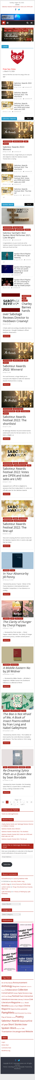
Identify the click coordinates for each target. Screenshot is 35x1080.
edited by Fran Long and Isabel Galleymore (17, 721)
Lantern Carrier (6, 887)
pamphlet (6, 570)
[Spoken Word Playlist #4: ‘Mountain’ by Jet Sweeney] (7, 253)
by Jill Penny (15, 575)
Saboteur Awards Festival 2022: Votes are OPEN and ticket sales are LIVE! (22, 106)
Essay (5, 767)
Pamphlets (8, 1012)
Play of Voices (6, 1017)
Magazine (15, 1002)
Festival (15, 463)
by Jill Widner (16, 669)
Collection (6, 618)
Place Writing (27, 1013)
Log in (3, 1042)
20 (31, 802)
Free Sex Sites (9, 69)
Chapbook (6, 664)
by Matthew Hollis (20, 878)
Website (24, 30)
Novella (5, 1005)
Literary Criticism (13, 767)
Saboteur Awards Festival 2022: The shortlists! (15, 6)
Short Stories (19, 618)
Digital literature (23, 993)
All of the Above (7, 983)
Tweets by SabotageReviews (10, 814)
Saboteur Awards (18, 28)
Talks (22, 1028)
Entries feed (5, 1045)
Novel (27, 1003)
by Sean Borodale (17, 773)
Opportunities (15, 1009)
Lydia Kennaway (6, 891)
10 (27, 802)
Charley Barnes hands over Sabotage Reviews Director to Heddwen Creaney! (17, 312)
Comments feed (6, 1048)
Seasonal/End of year (9, 229)
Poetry (12, 570)
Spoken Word (20, 229)
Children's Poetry (15, 710)
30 (11, 804)
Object (21, 1006)
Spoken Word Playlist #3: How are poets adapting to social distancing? (22, 270)
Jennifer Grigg (5, 884)
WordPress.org (6, 1050)
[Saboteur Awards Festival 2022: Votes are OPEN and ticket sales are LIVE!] (7, 103)
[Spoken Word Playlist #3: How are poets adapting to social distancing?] (7, 266)
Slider (9, 30)
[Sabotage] (17, 17)
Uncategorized (16, 30)
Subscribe (7, 864)
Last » (23, 804)
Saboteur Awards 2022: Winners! (23, 84)
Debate (16, 993)
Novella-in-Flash (13, 1006)
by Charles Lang (17, 881)
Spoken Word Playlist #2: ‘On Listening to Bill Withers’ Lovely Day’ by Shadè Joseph (22, 283)
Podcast (13, 1017)
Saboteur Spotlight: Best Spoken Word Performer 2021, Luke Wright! (17, 235)
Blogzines (16, 986)
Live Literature (23, 463)
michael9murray (6, 878)
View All (29, 118)
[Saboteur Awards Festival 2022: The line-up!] (7, 188)
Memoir (22, 1002)
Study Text (18, 1028)
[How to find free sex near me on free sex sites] (17, 51)
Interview (13, 999)
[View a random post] (31, 23)
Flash (12, 618)
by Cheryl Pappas (17, 623)
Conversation (7, 993)
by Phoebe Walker (21, 884)
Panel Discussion (19, 1013)
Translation (7, 1031)
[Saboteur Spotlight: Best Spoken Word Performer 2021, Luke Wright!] (17, 209)
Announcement (8, 28)
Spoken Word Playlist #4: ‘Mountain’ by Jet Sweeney (22, 256)
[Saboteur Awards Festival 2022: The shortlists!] (7, 92)
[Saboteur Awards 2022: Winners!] (7, 82)
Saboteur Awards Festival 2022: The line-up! (23, 191)
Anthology (6, 710)
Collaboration (11, 989)
